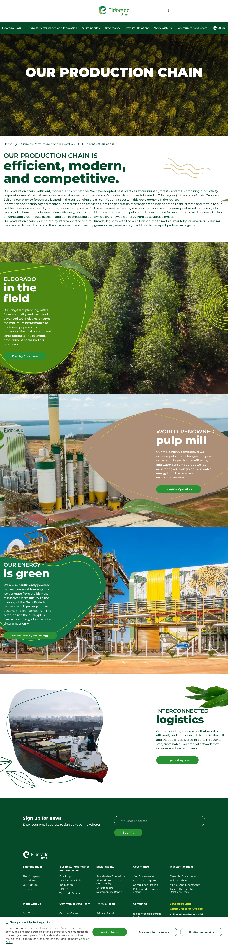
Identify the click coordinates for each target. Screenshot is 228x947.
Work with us (163, 28)
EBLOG (64, 889)
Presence (28, 889)
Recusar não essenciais (154, 932)
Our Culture (30, 884)
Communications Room (192, 28)
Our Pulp (65, 876)
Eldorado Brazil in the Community (109, 882)
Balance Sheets (179, 880)
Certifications (104, 887)
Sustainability (91, 28)
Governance (113, 28)
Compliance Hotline (145, 884)
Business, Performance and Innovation (52, 28)
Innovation (66, 884)
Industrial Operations (179, 489)
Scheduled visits (180, 903)
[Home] (114, 11)
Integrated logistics (177, 760)
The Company (31, 876)
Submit (128, 832)
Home (8, 144)
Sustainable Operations (110, 876)
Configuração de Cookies (186, 908)
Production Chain (70, 880)
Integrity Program (144, 880)
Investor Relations (137, 28)
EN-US (221, 28)
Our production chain (98, 144)
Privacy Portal (105, 913)
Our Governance (143, 876)
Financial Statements (183, 876)
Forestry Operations (25, 356)
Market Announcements (185, 884)
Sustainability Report (109, 892)
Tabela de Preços (70, 893)
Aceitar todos (109, 932)
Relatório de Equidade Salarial (146, 891)
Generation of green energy (30, 635)
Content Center (69, 913)
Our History (30, 880)
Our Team (29, 913)
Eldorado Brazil (12, 28)
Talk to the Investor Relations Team (182, 891)
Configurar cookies (201, 932)
